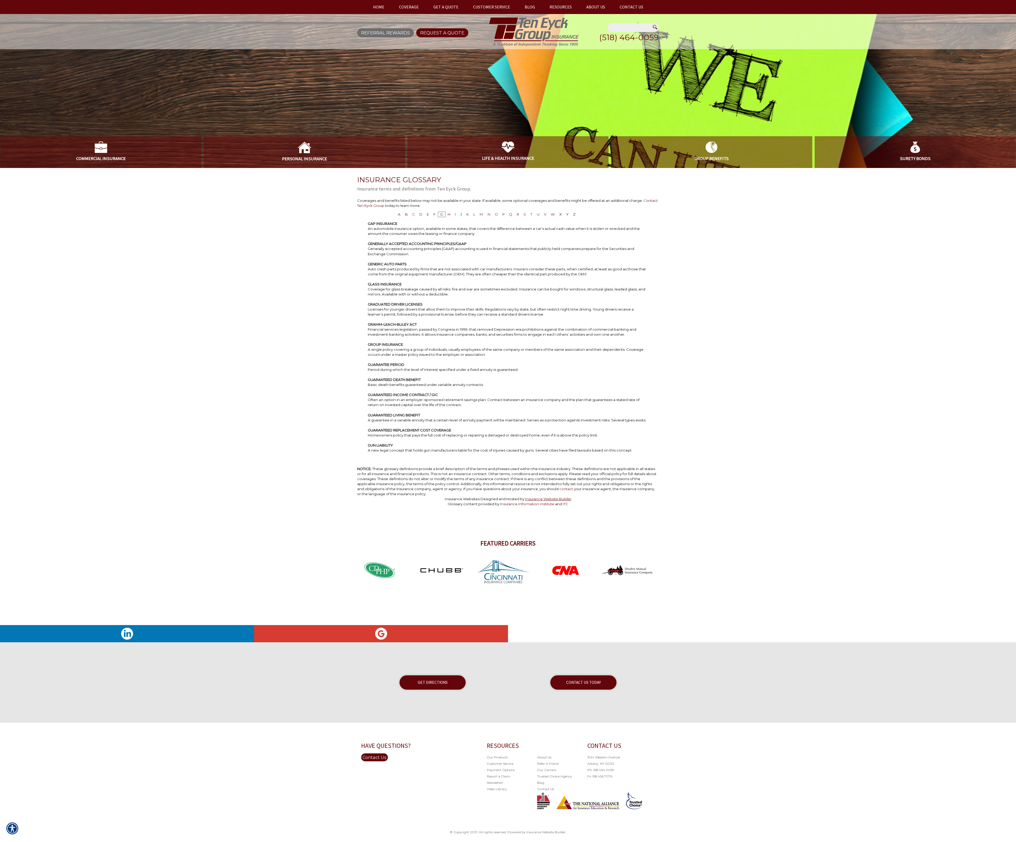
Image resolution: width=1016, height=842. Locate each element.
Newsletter (495, 783)
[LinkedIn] (127, 634)
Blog (540, 783)
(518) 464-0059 (629, 37)
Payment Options (501, 770)
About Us (544, 757)
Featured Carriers (508, 543)
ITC (565, 504)
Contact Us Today (583, 682)
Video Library (497, 789)
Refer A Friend (548, 764)
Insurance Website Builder (548, 499)
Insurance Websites (462, 499)
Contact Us (374, 757)
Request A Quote (442, 32)
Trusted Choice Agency (554, 776)
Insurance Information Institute (527, 504)
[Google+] (381, 634)
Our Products (497, 757)
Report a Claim (498, 776)
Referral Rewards (385, 32)
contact (566, 489)
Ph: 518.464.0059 (600, 770)
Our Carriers (546, 770)
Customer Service (500, 764)
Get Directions (433, 682)
